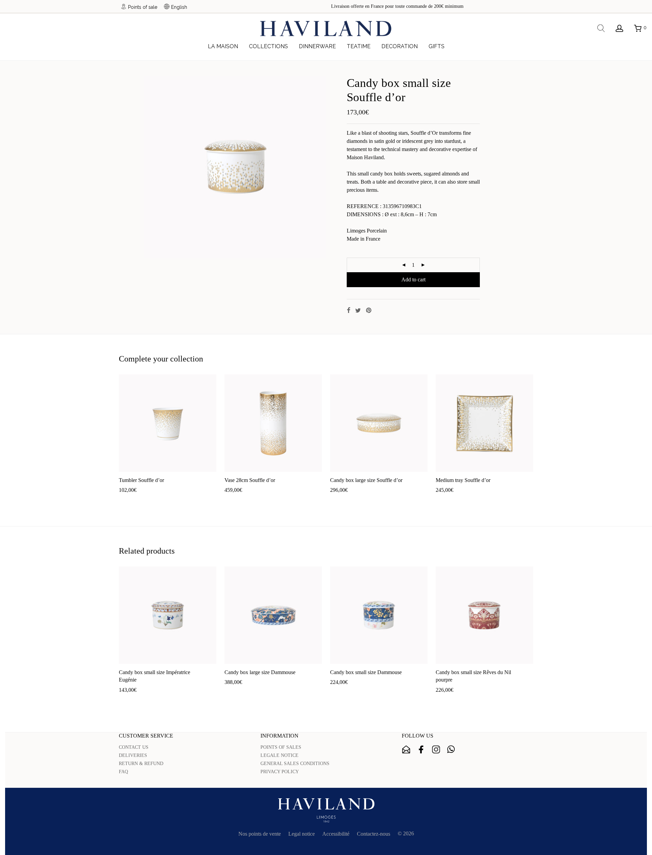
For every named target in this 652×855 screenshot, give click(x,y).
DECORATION (399, 46)
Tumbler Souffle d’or (141, 480)
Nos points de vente (259, 834)
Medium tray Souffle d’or (463, 480)
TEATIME (358, 46)
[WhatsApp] (451, 749)
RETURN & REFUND (141, 763)
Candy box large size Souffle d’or (366, 480)
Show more (155, 501)
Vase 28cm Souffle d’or (249, 480)
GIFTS (437, 46)
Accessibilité (335, 834)
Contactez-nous (373, 834)
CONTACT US (133, 747)
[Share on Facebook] (348, 310)
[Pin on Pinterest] (369, 310)
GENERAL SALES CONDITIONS (294, 763)
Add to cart (413, 279)
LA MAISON (223, 46)
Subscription (406, 749)
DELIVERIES (133, 755)
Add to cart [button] (127, 501)
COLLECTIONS (268, 46)
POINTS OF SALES (280, 747)
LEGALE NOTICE (279, 755)
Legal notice (301, 834)
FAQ (123, 771)
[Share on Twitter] (358, 310)
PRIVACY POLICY (279, 771)
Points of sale (142, 7)
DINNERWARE (317, 46)
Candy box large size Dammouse (259, 672)
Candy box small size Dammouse (366, 672)
